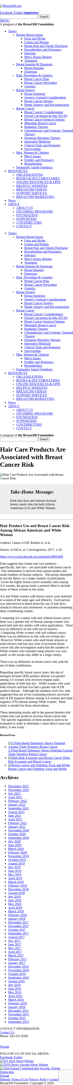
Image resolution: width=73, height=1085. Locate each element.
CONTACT (24, 226)
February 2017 (17, 959)
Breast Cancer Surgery (38, 101)
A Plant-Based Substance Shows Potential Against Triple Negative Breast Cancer (40, 752)
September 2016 (18, 977)
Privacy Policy (38, 1079)
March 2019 (16, 882)
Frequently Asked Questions (34, 167)
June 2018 (14, 900)
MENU (5, 20)
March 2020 (16, 848)
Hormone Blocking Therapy (42, 138)
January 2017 (16, 963)
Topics (12, 31)
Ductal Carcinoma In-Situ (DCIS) (46, 116)
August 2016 (16, 981)
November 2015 (18, 1014)
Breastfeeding (33, 163)
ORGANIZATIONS (29, 174)
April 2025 (15, 797)
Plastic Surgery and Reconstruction (46, 105)
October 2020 (17, 834)
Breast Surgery (25, 90)
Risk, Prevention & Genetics (34, 75)
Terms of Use (19, 1079)
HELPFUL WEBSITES (31, 185)
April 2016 (15, 996)
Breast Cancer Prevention (40, 82)
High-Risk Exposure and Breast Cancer (39, 759)
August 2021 (16, 812)
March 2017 (16, 955)
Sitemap (5, 1079)
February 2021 (17, 823)
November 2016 (18, 970)
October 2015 (17, 1018)
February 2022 (17, 801)
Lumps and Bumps (36, 42)
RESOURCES (17, 171)
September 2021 (18, 808)
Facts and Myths (34, 38)
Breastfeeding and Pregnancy (43, 49)
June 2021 (14, 815)
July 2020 (14, 841)
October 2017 (17, 929)
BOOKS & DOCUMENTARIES (38, 178)
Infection (30, 53)
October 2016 (17, 974)
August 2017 (16, 937)
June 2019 (14, 871)
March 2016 (16, 999)
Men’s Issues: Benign (38, 57)
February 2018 (17, 915)
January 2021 (16, 826)
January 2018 (16, 918)
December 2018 (18, 889)
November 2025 (18, 790)
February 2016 (17, 1003)
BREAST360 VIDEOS (31, 189)
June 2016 (14, 988)
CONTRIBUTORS (29, 222)
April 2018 (15, 907)
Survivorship (32, 149)
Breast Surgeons (34, 93)
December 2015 (18, 1010)
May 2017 (14, 948)
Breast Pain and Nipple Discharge (46, 46)
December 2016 (18, 966)
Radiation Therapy (36, 127)
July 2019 (14, 867)
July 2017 (14, 941)
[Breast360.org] (10, 6)
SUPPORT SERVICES (31, 193)
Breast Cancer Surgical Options (44, 119)
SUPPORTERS (26, 219)
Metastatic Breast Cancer (40, 123)
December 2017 (18, 922)
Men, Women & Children (32, 152)
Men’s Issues (32, 156)
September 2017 (18, 933)
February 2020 (17, 852)
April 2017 (15, 952)
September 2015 (18, 1021)
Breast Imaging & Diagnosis (34, 64)
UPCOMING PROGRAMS (34, 211)
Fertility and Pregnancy (39, 160)
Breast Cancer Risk (36, 79)
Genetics (29, 86)
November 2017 (18, 926)
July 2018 (14, 896)
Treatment (30, 60)
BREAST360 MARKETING (35, 197)
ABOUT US (24, 208)
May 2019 (14, 874)
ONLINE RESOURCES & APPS (38, 182)
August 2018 (16, 893)
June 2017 (14, 944)
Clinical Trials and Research (42, 145)
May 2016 (14, 992)
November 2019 (18, 856)
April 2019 (15, 878)
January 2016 (16, 1007)
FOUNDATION (27, 215)
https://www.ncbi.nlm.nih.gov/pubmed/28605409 (31, 556)
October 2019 (17, 860)
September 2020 (18, 837)
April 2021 (15, 819)
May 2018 (14, 904)
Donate (4, 1046)
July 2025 (14, 793)
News (12, 200)
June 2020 (14, 845)
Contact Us (7, 1032)
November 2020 (18, 830)
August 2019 (16, 863)
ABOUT (14, 204)
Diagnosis (30, 71)
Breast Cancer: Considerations (43, 112)
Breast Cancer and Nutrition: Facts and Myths (37, 769)
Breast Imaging (34, 68)
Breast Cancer (25, 108)
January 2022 (16, 804)
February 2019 (17, 885)
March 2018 (16, 911)
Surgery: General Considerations (45, 97)
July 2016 (14, 985)
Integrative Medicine (37, 141)
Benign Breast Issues (29, 35)
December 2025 (18, 786)
